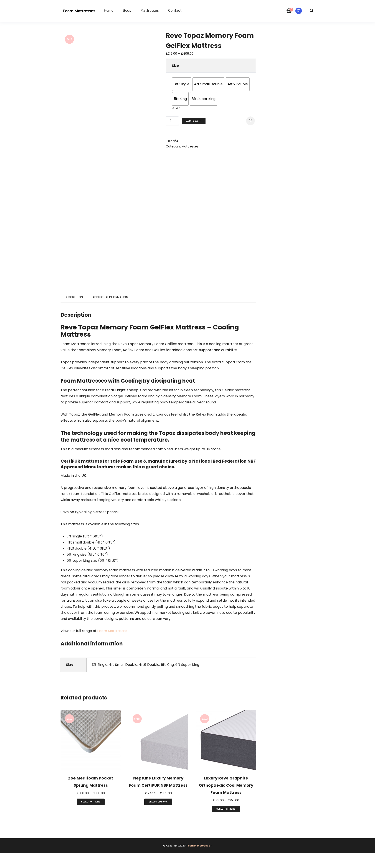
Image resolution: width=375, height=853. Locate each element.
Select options (90, 802)
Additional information (110, 297)
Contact (175, 10)
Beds (127, 10)
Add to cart (193, 121)
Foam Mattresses (112, 630)
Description (74, 297)
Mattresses (150, 10)
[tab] (74, 297)
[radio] (181, 84)
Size (175, 65)
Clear (176, 108)
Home (108, 10)
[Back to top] (370, 848)
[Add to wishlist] (250, 120)
